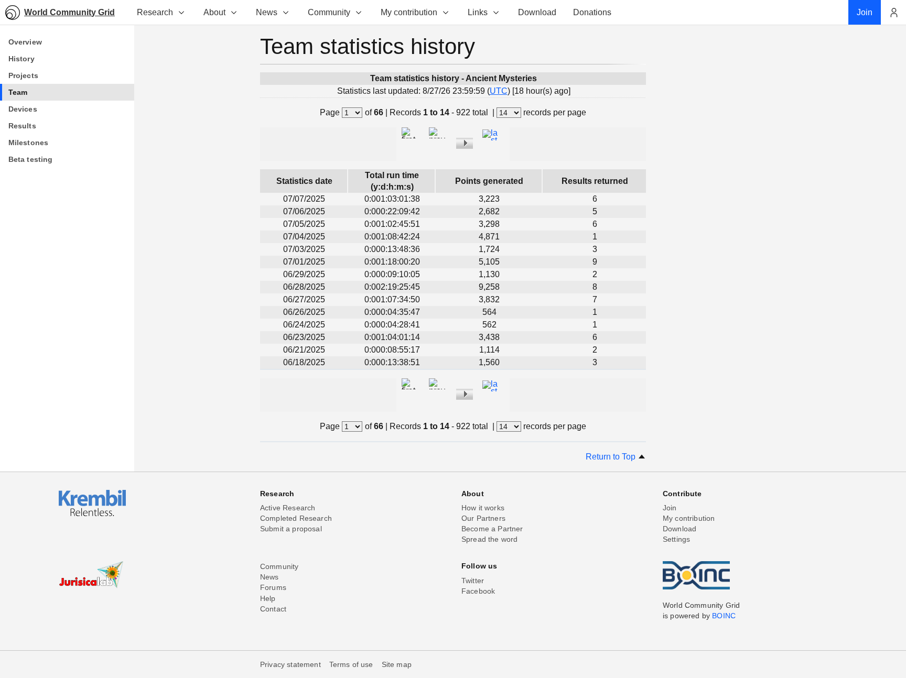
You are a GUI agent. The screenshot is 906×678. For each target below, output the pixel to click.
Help (268, 598)
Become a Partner (492, 528)
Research (155, 12)
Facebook (478, 591)
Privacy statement (290, 664)
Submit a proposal (291, 528)
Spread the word (489, 539)
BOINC (724, 615)
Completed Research (296, 518)
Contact (273, 609)
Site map (397, 664)
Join (670, 508)
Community (329, 12)
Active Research (287, 508)
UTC (499, 90)
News (266, 12)
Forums (273, 587)
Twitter (472, 580)
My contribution (409, 12)
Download (679, 528)
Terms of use (351, 664)
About (214, 12)
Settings (676, 539)
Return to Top (612, 456)
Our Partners (483, 518)
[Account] (893, 12)
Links (478, 12)
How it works (482, 508)
